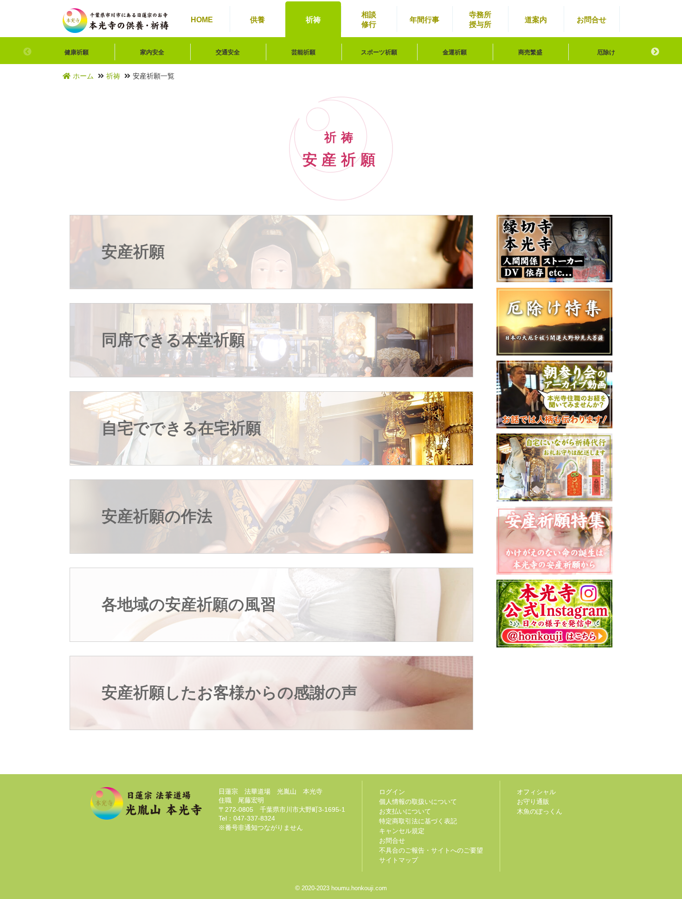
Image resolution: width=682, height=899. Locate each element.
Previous (27, 52)
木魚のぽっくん (539, 811)
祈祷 (113, 76)
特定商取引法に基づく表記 (418, 821)
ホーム (83, 76)
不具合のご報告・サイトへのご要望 (431, 850)
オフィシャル (536, 792)
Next (655, 52)
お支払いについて (405, 811)
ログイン (392, 792)
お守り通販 (533, 801)
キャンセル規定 (402, 830)
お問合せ (392, 840)
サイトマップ (398, 860)
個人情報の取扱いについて (418, 801)
